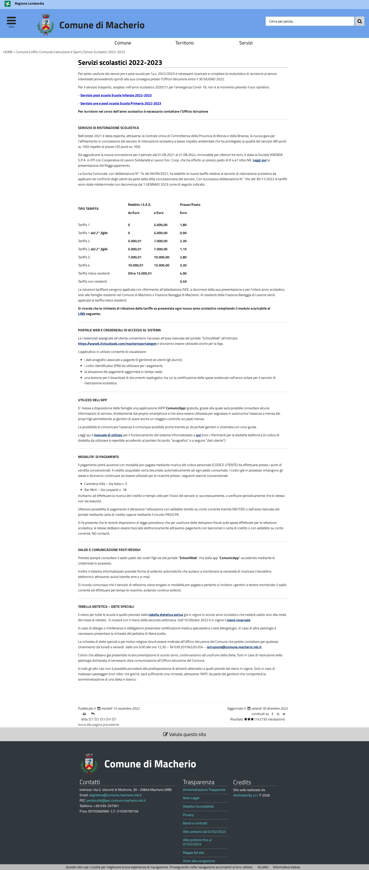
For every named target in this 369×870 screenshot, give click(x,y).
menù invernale (238, 620)
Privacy (188, 815)
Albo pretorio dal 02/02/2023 (204, 832)
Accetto (263, 867)
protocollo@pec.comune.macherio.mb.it (116, 800)
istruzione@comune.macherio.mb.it (234, 647)
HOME (8, 51)
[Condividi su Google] (278, 714)
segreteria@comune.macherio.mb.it (115, 795)
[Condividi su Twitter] (284, 714)
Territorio (184, 42)
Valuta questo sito (187, 734)
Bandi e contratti (195, 823)
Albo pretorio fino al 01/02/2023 (197, 842)
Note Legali (191, 798)
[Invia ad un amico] (94, 714)
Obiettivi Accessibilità (198, 806)
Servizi (246, 42)
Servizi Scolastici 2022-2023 (104, 51)
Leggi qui (260, 160)
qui (199, 435)
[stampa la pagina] (85, 714)
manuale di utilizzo (108, 435)
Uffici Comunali (42, 51)
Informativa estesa (286, 867)
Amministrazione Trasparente (204, 790)
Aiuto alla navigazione (199, 861)
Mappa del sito (193, 853)
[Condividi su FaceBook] (272, 714)
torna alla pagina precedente (98, 724)
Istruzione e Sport (68, 51)
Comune (123, 42)
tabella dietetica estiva (166, 614)
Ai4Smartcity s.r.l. (245, 795)
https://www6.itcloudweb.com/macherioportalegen (117, 343)
